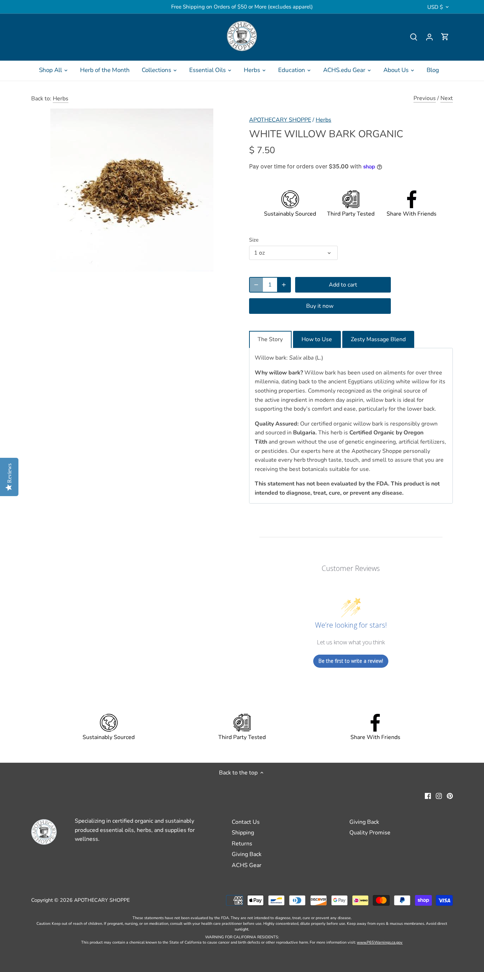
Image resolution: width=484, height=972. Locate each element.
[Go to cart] (445, 37)
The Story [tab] (270, 339)
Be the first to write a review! (351, 660)
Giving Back (246, 854)
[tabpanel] (351, 425)
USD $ (435, 7)
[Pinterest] (450, 796)
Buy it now (319, 306)
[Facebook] (428, 796)
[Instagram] (439, 796)
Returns (242, 844)
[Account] (429, 37)
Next (446, 98)
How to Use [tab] (317, 339)
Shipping (243, 833)
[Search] (414, 37)
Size (254, 240)
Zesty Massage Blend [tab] (378, 339)
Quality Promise (369, 833)
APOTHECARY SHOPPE (280, 120)
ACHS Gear (246, 865)
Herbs (60, 98)
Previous (424, 98)
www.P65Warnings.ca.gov (380, 942)
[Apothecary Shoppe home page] (242, 36)
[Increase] (284, 284)
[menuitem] (53, 70)
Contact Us (246, 822)
